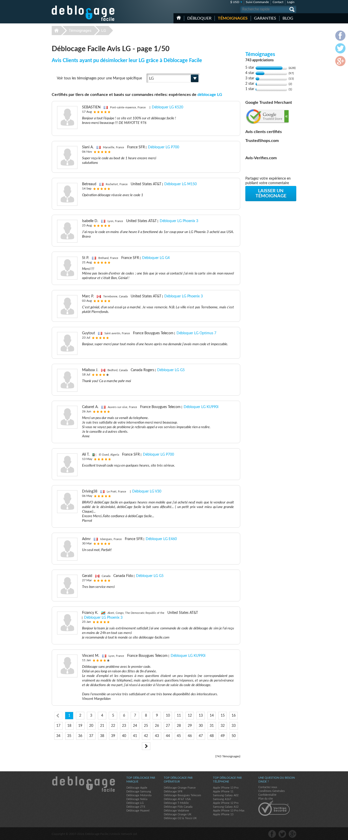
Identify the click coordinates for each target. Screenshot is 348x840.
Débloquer (199, 18)
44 (168, 736)
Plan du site (265, 798)
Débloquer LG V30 (146, 491)
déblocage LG (209, 95)
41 (135, 736)
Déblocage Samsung (138, 791)
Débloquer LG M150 (180, 184)
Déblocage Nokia (136, 799)
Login (291, 2)
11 (179, 715)
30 (201, 726)
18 (69, 726)
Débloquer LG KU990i (201, 407)
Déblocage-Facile (83, 13)
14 (212, 715)
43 (157, 736)
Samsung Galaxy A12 (225, 806)
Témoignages (233, 18)
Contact (278, 2)
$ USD (234, 2)
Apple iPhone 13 (223, 814)
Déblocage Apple (136, 787)
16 (234, 715)
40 (124, 736)
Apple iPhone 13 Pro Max (228, 810)
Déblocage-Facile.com (83, 784)
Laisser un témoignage (271, 193)
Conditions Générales (271, 791)
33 (234, 726)
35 (69, 736)
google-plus (292, 834)
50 (234, 736)
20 (91, 726)
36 (80, 736)
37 (91, 736)
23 (124, 726)
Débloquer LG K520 (167, 107)
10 (168, 715)
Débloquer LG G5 (171, 370)
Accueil (179, 18)
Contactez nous (267, 787)
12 (190, 715)
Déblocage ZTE (135, 806)
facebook (272, 834)
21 (102, 726)
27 (168, 726)
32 (223, 726)
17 (58, 726)
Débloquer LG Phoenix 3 (179, 221)
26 (157, 726)
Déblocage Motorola (138, 795)
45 (179, 736)
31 (212, 726)
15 (223, 715)
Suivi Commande (257, 2)
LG (103, 30)
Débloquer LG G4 (156, 258)
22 (113, 726)
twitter (282, 834)
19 (80, 726)
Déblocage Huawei (138, 810)
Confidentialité (267, 794)
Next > (146, 746)
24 (135, 726)
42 (146, 736)
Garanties (265, 18)
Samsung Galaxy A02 (225, 795)
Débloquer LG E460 (161, 539)
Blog (288, 18)
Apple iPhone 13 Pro (225, 787)
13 (201, 715)
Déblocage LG (135, 803)
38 (102, 736)
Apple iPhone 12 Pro (225, 803)
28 (179, 726)
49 (223, 736)
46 (190, 736)
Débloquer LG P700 (163, 147)
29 (190, 726)
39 (113, 736)
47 (201, 736)
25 (146, 726)
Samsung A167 (222, 799)
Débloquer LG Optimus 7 (196, 333)
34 (58, 736)
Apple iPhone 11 (223, 791)
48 (212, 736)
